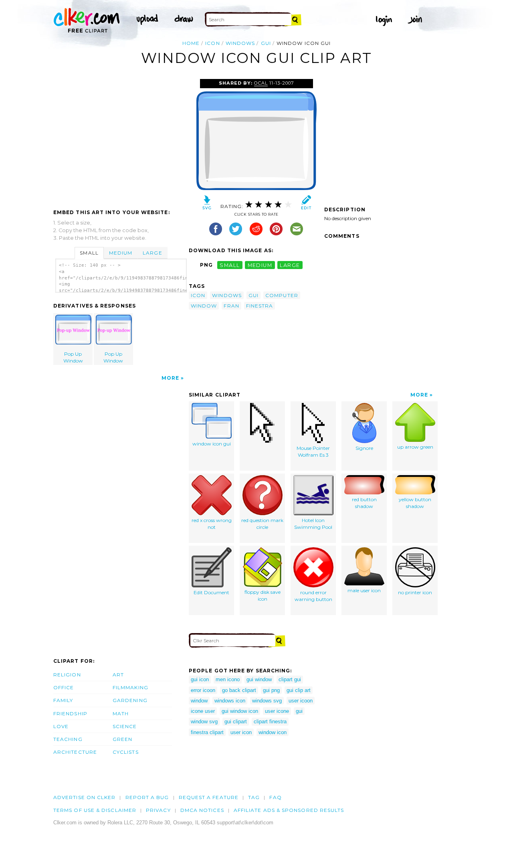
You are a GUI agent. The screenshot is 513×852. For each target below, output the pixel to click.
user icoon (301, 701)
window (204, 306)
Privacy (158, 810)
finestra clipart (207, 732)
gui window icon (240, 711)
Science (125, 726)
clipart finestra (270, 721)
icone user (203, 711)
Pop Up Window (73, 357)
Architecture (75, 752)
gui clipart (235, 721)
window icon (273, 732)
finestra (259, 306)
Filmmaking (130, 687)
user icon (241, 732)
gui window (259, 679)
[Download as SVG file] (207, 204)
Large (152, 253)
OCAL (261, 83)
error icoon (203, 690)
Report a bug (147, 797)
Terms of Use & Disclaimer (94, 810)
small (230, 265)
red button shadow (364, 502)
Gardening (130, 700)
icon (212, 43)
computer (281, 295)
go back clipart (239, 690)
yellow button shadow (415, 502)
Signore (364, 448)
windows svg (267, 701)
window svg (204, 721)
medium (260, 265)
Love (61, 726)
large (290, 265)
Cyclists (126, 752)
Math (121, 713)
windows (240, 43)
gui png (271, 690)
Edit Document (211, 592)
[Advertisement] (120, 139)
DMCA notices (202, 810)
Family (63, 700)
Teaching (68, 739)
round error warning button (313, 595)
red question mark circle (262, 523)
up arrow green (415, 447)
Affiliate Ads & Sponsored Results (289, 810)
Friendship (70, 713)
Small (89, 253)
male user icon (364, 590)
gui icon (200, 679)
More (170, 378)
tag (254, 797)
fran (231, 306)
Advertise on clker (84, 797)
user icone (277, 711)
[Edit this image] (306, 204)
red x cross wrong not (212, 523)
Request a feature (208, 797)
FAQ (275, 797)
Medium (120, 253)
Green (122, 739)
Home (191, 43)
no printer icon (415, 592)
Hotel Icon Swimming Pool (313, 523)
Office (63, 687)
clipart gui (290, 679)
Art (118, 675)
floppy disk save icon (262, 595)
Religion (67, 675)
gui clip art (299, 690)
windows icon (229, 701)
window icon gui (211, 444)
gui (266, 43)
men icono (228, 679)
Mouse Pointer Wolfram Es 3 (313, 451)
